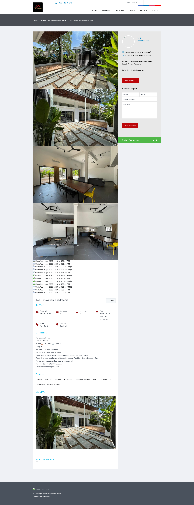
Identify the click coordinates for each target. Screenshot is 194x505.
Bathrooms (48, 379)
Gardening (79, 379)
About (155, 10)
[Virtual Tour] (76, 422)
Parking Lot (107, 379)
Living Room (96, 379)
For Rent (106, 10)
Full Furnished (68, 379)
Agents (143, 10)
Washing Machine (54, 384)
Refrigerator (40, 384)
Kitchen (87, 379)
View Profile (129, 81)
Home (94, 10)
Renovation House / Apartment (54, 20)
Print (111, 301)
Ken (139, 38)
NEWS (132, 10)
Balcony (39, 379)
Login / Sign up (131, 3)
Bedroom (57, 379)
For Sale (120, 10)
